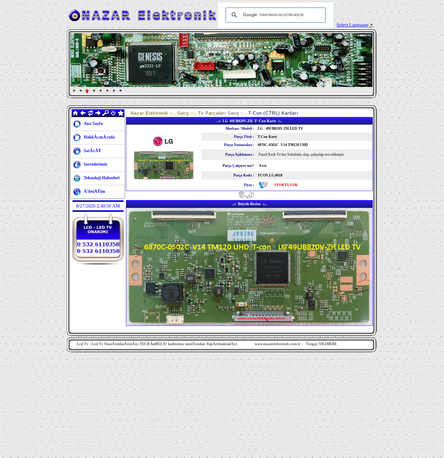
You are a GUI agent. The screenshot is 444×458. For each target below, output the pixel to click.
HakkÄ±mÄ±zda (99, 137)
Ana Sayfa (93, 123)
